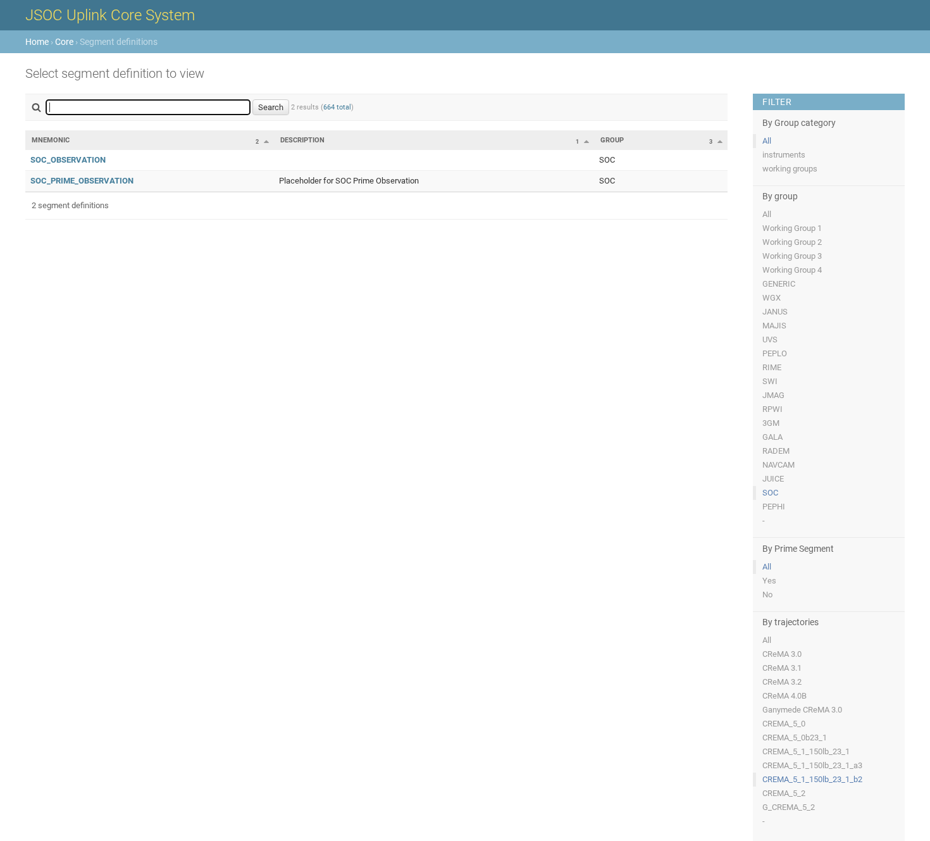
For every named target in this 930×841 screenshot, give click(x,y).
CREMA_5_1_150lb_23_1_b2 (812, 779)
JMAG (773, 395)
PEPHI (773, 506)
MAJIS (774, 325)
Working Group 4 (792, 270)
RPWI (772, 409)
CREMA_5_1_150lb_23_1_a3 (812, 765)
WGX (771, 297)
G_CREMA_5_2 (788, 807)
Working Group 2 (792, 242)
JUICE (773, 478)
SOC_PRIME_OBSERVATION (81, 180)
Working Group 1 (792, 228)
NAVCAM (778, 465)
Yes (769, 580)
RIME (771, 367)
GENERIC (778, 284)
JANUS (775, 311)
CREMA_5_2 (783, 793)
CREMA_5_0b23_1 (794, 737)
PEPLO (774, 353)
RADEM (776, 451)
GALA (772, 437)
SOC (770, 492)
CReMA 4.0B (784, 696)
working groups (789, 168)
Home (37, 42)
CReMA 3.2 (782, 682)
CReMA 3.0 (782, 654)
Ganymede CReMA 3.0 (802, 709)
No (767, 594)
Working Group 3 (792, 256)
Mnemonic (51, 140)
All (766, 141)
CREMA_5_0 (783, 723)
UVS (770, 339)
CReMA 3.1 (782, 668)
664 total (337, 107)
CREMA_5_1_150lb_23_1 (806, 751)
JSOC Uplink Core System (110, 15)
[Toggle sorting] (266, 141)
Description (302, 140)
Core (64, 42)
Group (612, 140)
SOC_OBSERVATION (68, 160)
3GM (770, 423)
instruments (783, 154)
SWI (770, 381)
